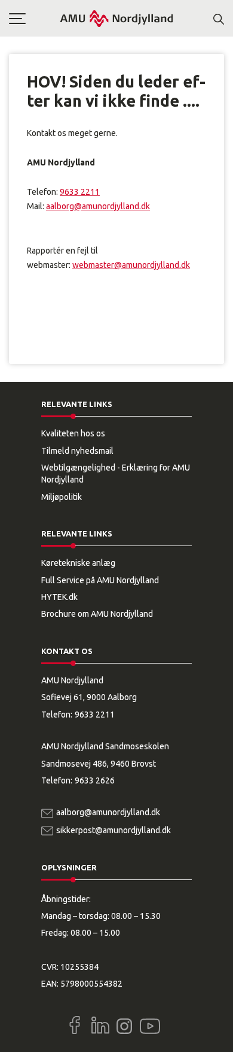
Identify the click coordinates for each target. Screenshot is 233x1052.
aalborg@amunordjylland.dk (98, 206)
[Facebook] (75, 1025)
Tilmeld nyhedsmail (77, 451)
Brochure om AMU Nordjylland (97, 614)
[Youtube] (150, 1024)
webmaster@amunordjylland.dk (131, 265)
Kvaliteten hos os (73, 433)
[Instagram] (124, 1026)
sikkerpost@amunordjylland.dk (113, 830)
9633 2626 (95, 780)
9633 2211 (80, 192)
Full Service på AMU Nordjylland (100, 580)
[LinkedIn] (100, 1025)
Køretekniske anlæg (78, 563)
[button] (34, 18)
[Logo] (116, 18)
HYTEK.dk (59, 597)
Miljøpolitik (61, 497)
